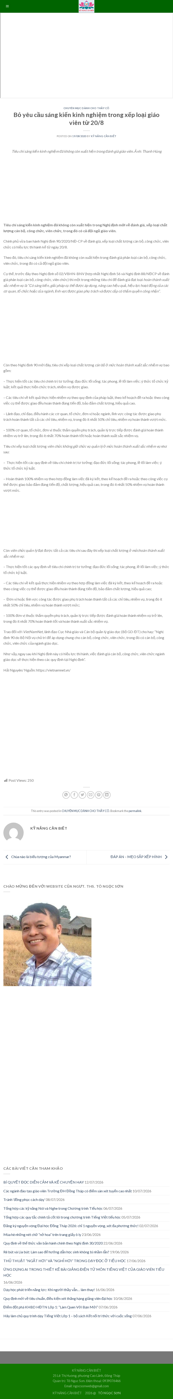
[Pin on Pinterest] (98, 795)
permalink (135, 811)
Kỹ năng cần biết (103, 136)
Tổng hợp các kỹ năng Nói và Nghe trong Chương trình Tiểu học (53, 1208)
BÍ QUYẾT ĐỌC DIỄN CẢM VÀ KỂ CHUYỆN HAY (43, 1182)
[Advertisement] (86, 190)
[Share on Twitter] (82, 795)
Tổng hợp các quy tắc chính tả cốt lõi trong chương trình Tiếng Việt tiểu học (62, 1217)
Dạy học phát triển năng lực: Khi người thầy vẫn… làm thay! (49, 1289)
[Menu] (7, 6)
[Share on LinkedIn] (107, 795)
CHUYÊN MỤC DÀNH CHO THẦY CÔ (86, 108)
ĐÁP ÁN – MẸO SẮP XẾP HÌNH (136, 857)
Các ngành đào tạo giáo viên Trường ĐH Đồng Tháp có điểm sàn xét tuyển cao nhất (67, 1191)
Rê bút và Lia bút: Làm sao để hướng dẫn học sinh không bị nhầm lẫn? (56, 1252)
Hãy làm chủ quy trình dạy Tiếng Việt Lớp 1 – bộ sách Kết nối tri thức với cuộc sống (67, 1316)
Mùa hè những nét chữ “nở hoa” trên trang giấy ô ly (42, 1234)
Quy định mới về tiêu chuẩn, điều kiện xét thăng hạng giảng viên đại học (58, 1298)
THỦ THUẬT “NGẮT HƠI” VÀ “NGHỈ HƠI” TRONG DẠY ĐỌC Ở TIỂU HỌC (64, 1261)
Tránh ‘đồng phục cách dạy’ (24, 1199)
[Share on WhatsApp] (66, 795)
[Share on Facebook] (74, 795)
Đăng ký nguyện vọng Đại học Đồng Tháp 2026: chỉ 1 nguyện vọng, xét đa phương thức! (71, 1226)
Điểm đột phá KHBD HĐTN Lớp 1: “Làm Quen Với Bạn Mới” (50, 1307)
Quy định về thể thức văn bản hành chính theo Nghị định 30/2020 (53, 1243)
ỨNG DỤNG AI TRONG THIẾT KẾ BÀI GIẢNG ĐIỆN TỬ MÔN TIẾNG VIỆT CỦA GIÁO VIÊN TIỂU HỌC (83, 1272)
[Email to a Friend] (90, 795)
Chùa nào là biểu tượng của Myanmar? (41, 857)
